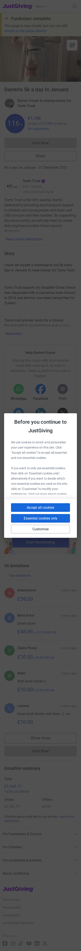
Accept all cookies (40, 507)
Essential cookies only (40, 518)
